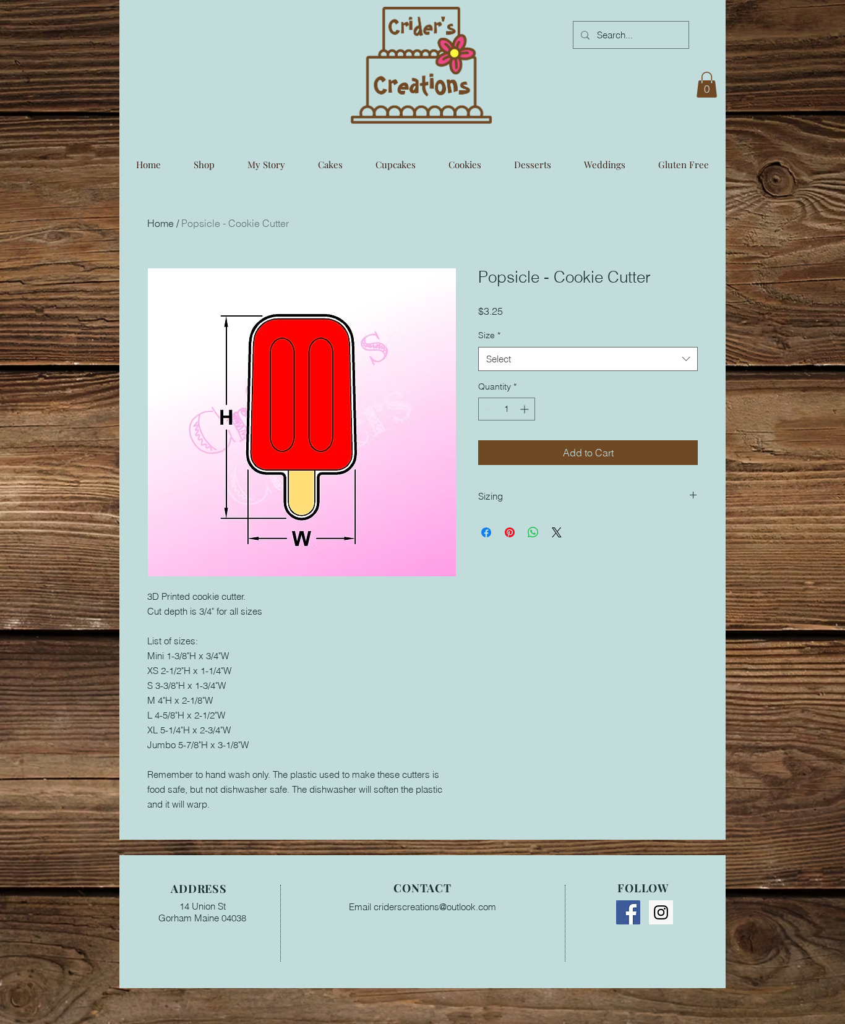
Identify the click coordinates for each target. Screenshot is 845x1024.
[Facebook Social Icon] (628, 912)
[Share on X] (556, 532)
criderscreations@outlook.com (435, 907)
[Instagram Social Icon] (661, 912)
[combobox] (588, 359)
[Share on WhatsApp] (533, 532)
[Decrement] (487, 409)
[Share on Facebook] (486, 532)
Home (160, 223)
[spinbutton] (506, 409)
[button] (707, 85)
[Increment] (525, 409)
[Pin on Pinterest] (509, 532)
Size (489, 335)
